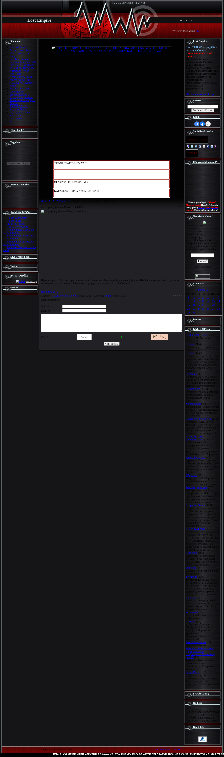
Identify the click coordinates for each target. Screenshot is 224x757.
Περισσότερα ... (49, 291)
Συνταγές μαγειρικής (196, 487)
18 (203, 305)
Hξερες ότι (191, 475)
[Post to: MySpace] (208, 146)
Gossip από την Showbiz (65, 295)
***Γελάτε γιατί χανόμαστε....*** (195, 438)
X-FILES (191, 621)
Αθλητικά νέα (193, 388)
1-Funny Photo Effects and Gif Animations (18, 231)
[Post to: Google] (204, 146)
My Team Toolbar (16, 223)
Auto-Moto (191, 552)
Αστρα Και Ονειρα (195, 505)
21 (218, 305)
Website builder (162, 749)
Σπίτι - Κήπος (193, 672)
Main (43, 201)
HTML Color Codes (17, 226)
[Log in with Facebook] (202, 123)
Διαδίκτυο (191, 597)
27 (213, 308)
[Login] (191, 20)
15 (188, 305)
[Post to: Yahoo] (216, 146)
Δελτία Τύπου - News (197, 334)
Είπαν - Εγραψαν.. (195, 457)
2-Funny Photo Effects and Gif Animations (18, 237)
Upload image (14, 220)
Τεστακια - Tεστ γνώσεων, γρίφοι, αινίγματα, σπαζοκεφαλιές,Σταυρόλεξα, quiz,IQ (200, 653)
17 (199, 305)
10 (199, 301)
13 (213, 301)
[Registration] (186, 20)
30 (194, 312)
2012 (51, 201)
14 (218, 301)
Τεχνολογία (192, 612)
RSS (197, 31)
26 (208, 308)
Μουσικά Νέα (193, 403)
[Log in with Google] (208, 124)
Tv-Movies (191, 576)
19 (208, 305)
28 (218, 308)
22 (188, 308)
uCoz (177, 749)
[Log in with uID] (196, 123)
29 (188, 312)
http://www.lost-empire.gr (200, 94)
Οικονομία (191, 374)
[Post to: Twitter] (192, 146)
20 (213, 305)
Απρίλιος (61, 201)
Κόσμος (190, 353)
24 (199, 308)
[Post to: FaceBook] (200, 146)
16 (194, 305)
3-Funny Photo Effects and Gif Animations (18, 243)
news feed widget (31, 282)
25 (203, 308)
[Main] (181, 20)
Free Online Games (196, 642)
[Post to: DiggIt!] (196, 146)
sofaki (107, 295)
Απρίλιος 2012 (203, 289)
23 (194, 308)
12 (208, 301)
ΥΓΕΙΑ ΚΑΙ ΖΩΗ (195, 529)
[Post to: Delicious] (188, 146)
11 (203, 301)
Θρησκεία (191, 567)
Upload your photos (17, 217)
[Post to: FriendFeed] (212, 146)
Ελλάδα (190, 344)
